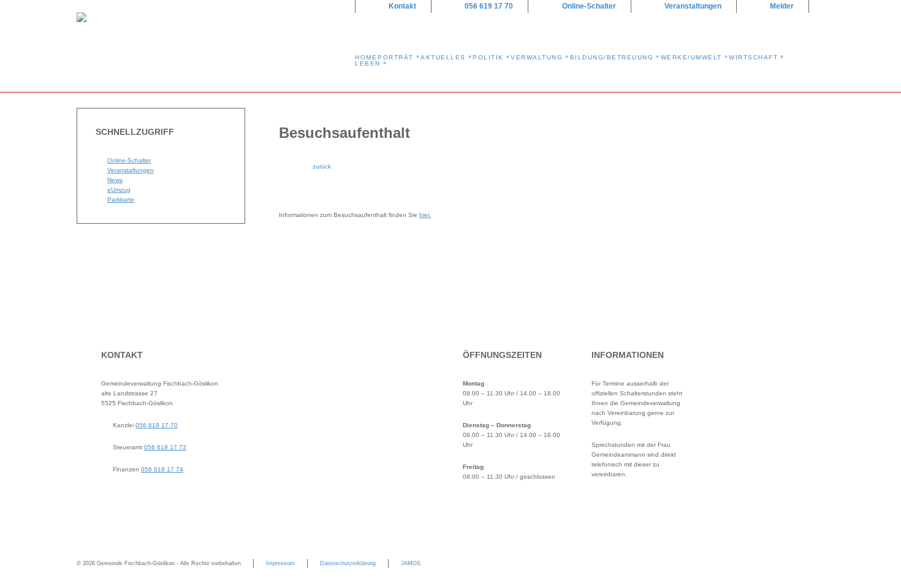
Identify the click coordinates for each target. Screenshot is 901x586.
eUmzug (119, 189)
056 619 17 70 (489, 6)
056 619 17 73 (165, 447)
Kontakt (402, 6)
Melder (782, 6)
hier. (425, 214)
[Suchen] (795, 29)
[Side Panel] (815, 29)
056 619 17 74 (162, 469)
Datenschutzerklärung (348, 563)
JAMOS (410, 563)
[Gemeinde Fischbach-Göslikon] (208, 46)
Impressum (280, 563)
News (115, 180)
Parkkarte (120, 199)
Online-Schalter (589, 6)
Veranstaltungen (692, 6)
